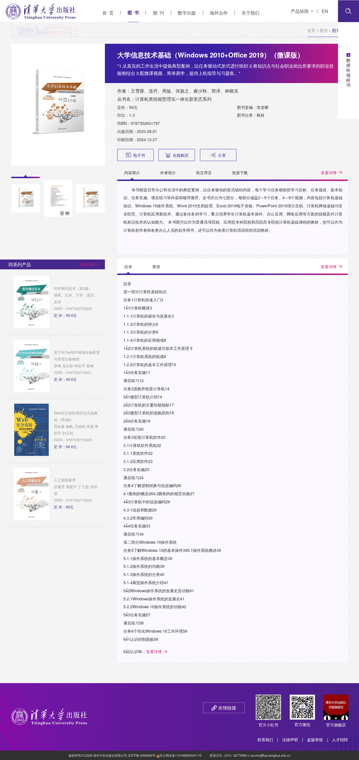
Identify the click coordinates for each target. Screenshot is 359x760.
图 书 (133, 12)
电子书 (139, 155)
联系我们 (265, 739)
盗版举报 (315, 739)
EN (325, 11)
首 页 (108, 13)
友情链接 (227, 707)
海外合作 (219, 13)
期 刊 (158, 13)
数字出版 (187, 13)
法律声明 (290, 739)
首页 (311, 30)
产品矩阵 (300, 11)
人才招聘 (340, 739)
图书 (324, 30)
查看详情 (329, 172)
